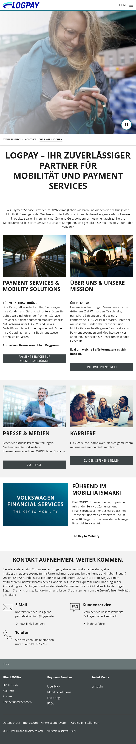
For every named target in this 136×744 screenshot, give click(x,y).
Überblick (53, 686)
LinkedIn (97, 686)
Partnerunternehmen (17, 702)
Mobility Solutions (59, 692)
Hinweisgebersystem (54, 723)
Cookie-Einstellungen (85, 723)
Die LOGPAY (10, 685)
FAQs (50, 703)
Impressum (30, 723)
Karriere (8, 691)
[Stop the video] (126, 124)
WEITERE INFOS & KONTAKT (19, 139)
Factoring (53, 698)
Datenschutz (11, 723)
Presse (7, 696)
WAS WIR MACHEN (50, 139)
